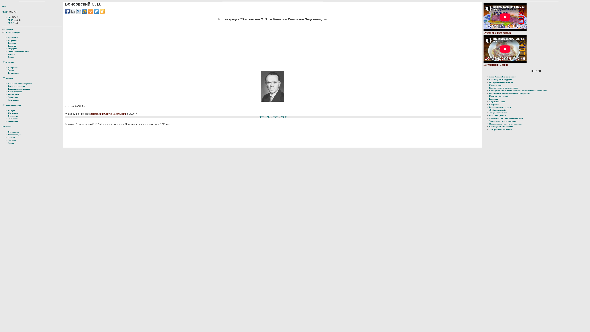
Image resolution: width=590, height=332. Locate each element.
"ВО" (10, 20)
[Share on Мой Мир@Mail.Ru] (84, 11)
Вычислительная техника (19, 89)
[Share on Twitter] (96, 11)
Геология (12, 46)
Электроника (13, 100)
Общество (7, 127)
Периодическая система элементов (503, 88)
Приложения (13, 73)
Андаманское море (497, 102)
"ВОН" (11, 23)
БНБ (4, 7)
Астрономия (13, 40)
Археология (13, 38)
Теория (11, 70)
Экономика (13, 119)
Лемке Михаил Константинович (502, 77)
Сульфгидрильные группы (500, 80)
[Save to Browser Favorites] (102, 11)
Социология (13, 116)
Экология (12, 140)
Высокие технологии (16, 86)
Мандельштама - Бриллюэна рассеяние (505, 124)
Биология (12, 43)
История (11, 110)
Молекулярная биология (18, 51)
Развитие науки (14, 135)
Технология (8, 78)
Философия (13, 122)
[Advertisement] (273, 45)
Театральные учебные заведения (502, 121)
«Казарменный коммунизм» (501, 82)
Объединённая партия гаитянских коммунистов (509, 93)
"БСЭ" (5, 12)
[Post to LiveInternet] (73, 11)
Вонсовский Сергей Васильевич (108, 114)
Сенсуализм (494, 104)
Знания (11, 143)
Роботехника (13, 94)
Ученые (11, 137)
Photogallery (8, 30)
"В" (10, 17)
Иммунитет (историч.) (498, 96)
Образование (13, 132)
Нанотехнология (15, 92)
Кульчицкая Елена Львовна (501, 127)
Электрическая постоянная (500, 129)
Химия (11, 57)
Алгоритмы (13, 67)
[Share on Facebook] (67, 11)
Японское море (495, 85)
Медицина (12, 49)
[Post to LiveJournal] (78, 11)
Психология (13, 113)
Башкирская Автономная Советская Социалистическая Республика (518, 91)
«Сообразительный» (497, 110)
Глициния (493, 99)
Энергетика (13, 97)
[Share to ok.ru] (90, 11)
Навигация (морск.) (497, 116)
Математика (8, 62)
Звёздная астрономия (498, 113)
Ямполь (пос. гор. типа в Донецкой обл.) (506, 118)
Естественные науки (11, 32)
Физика (11, 54)
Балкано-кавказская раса (500, 107)
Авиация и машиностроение (20, 83)
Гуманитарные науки (12, 105)
